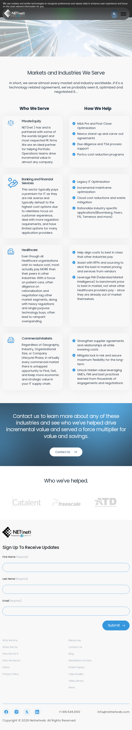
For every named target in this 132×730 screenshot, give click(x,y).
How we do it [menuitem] (10, 654)
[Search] (114, 14)
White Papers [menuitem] (76, 667)
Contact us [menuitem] (75, 647)
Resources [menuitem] (74, 640)
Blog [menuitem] (71, 654)
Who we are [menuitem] (9, 640)
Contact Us (62, 452)
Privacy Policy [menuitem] (10, 674)
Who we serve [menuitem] (11, 660)
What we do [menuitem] (10, 647)
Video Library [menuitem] (76, 681)
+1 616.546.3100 (69, 712)
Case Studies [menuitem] (76, 674)
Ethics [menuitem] (5, 667)
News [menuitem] (71, 687)
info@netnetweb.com (114, 712)
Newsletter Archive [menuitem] (79, 660)
